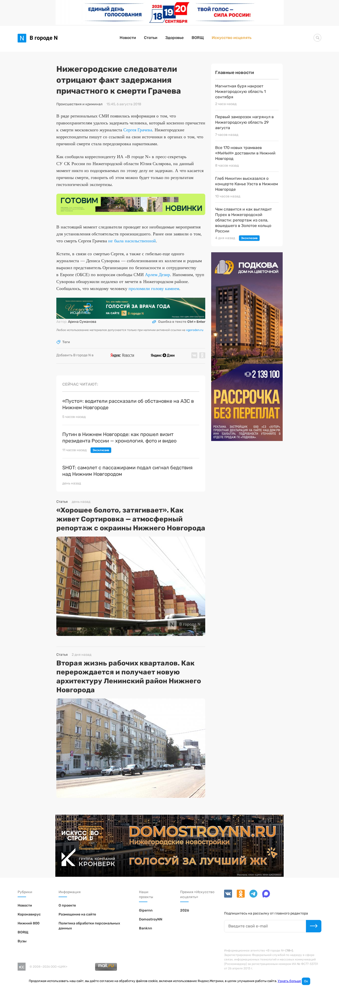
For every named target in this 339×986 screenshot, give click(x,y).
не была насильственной (132, 241)
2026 (184, 910)
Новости (128, 37)
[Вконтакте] (228, 896)
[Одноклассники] (239, 896)
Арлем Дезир (157, 274)
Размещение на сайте (77, 914)
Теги (66, 342)
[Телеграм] (251, 896)
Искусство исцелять (231, 37)
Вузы (22, 941)
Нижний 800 (28, 923)
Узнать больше (289, 981)
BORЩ (198, 37)
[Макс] (264, 896)
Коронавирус (29, 914)
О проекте (67, 905)
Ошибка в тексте (181, 322)
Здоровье (174, 37)
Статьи (150, 37)
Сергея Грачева (137, 130)
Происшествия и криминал (79, 104)
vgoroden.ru (194, 330)
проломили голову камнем (154, 288)
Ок (306, 981)
